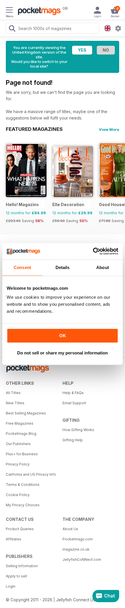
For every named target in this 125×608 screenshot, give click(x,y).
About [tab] (102, 267)
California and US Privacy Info (31, 474)
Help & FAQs (73, 393)
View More (109, 129)
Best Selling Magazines (26, 413)
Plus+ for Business (22, 454)
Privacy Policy (18, 464)
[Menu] (9, 10)
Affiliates (13, 539)
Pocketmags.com (78, 539)
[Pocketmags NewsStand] (37, 11)
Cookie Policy (18, 495)
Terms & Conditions (23, 484)
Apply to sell (16, 576)
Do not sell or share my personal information (62, 352)
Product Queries (20, 529)
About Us (70, 529)
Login (10, 586)
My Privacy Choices (23, 505)
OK (62, 335)
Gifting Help (73, 440)
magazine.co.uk (76, 549)
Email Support (74, 403)
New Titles (15, 403)
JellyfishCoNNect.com (82, 559)
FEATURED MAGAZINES (34, 129)
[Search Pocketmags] (12, 29)
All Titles (13, 393)
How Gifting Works (78, 430)
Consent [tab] (22, 267)
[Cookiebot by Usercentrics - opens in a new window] (92, 251)
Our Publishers (18, 444)
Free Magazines (19, 423)
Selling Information (22, 566)
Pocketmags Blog (21, 433)
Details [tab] (63, 267)
